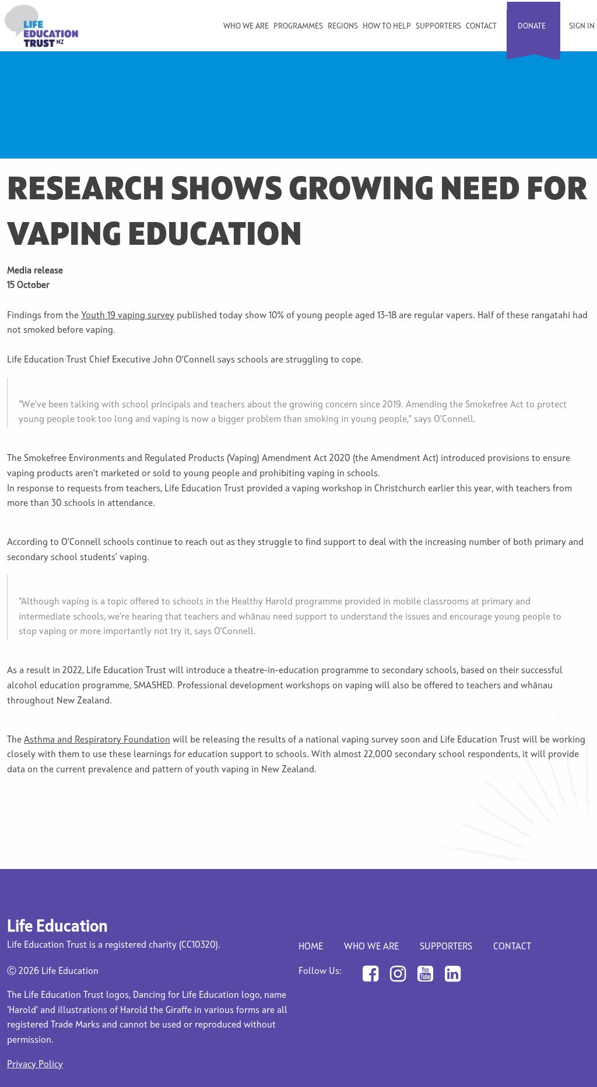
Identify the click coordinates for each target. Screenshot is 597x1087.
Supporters (438, 26)
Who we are (246, 26)
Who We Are (371, 947)
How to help (387, 26)
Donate (532, 26)
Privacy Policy (35, 1065)
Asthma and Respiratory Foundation (97, 740)
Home (310, 947)
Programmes (298, 26)
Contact (481, 26)
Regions (343, 26)
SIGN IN (582, 26)
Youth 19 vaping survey (127, 316)
